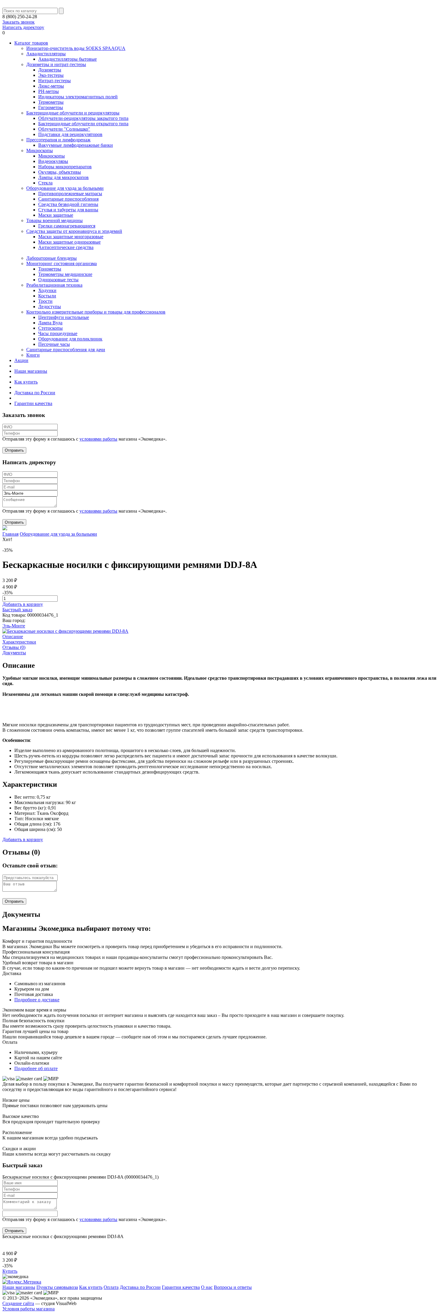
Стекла (45, 182)
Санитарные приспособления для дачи (65, 349)
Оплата (111, 1287)
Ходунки (47, 290)
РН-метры (48, 91)
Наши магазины (30, 371)
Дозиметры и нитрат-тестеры (56, 64)
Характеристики (19, 641)
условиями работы (98, 438)
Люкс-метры (51, 85)
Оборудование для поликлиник (70, 338)
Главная (10, 534)
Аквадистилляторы (46, 53)
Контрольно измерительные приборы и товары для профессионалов (95, 311)
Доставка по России (34, 392)
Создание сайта (18, 1303)
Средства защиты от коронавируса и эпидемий (74, 231)
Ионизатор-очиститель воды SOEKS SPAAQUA (75, 48)
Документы (14, 652)
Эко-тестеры (51, 75)
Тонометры (49, 268)
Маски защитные (55, 215)
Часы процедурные (57, 333)
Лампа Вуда (50, 322)
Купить (9, 1271)
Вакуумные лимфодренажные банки (75, 145)
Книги (33, 354)
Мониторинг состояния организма (61, 263)
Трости (45, 301)
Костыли (47, 295)
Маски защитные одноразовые (69, 242)
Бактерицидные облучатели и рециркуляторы (72, 112)
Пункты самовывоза (57, 1287)
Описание (12, 636)
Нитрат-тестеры (54, 80)
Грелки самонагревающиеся (66, 225)
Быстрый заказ (17, 609)
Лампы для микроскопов (63, 177)
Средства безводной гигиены (68, 204)
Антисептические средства (65, 247)
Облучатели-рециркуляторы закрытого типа (83, 118)
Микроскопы (39, 150)
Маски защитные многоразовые (70, 236)
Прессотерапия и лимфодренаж (58, 139)
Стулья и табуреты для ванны (68, 209)
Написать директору (23, 27)
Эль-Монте (13, 625)
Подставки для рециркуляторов (70, 134)
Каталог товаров (31, 42)
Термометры (51, 102)
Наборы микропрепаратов (65, 166)
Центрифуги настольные (63, 317)
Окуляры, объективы (59, 172)
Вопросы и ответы (233, 1287)
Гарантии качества (33, 403)
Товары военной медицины (54, 220)
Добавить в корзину (22, 604)
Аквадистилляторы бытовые (67, 59)
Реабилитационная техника (54, 285)
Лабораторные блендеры (51, 258)
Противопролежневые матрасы (70, 193)
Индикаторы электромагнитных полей (78, 96)
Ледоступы (49, 306)
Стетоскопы (50, 328)
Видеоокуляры (53, 161)
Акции (21, 360)
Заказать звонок (18, 22)
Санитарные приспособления (68, 198)
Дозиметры (49, 69)
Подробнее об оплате (36, 1068)
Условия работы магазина (28, 1308)
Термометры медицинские (65, 274)
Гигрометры (50, 107)
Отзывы (13, 647)
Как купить (26, 381)
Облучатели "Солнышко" (64, 129)
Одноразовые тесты (58, 279)
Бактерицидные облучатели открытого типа (83, 123)
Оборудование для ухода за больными (65, 188)
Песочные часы (54, 344)
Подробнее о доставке (36, 999)
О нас (207, 1287)
